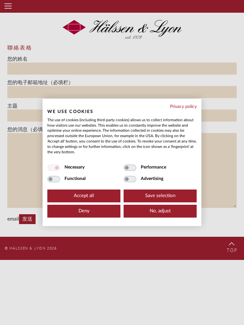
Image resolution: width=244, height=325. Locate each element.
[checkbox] (53, 168)
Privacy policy (183, 106)
